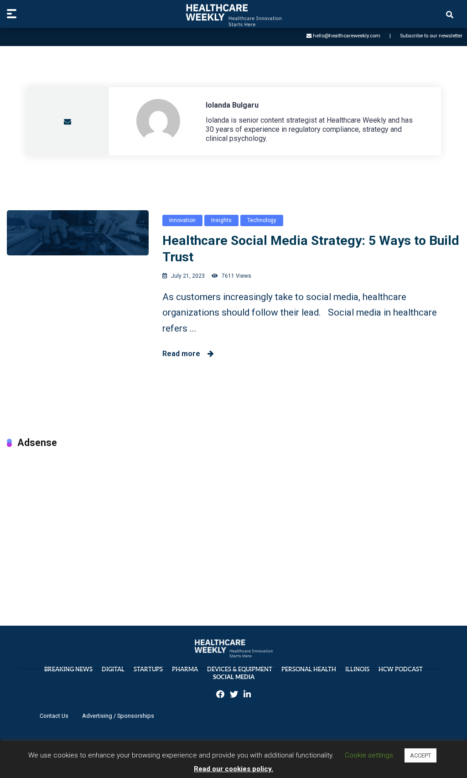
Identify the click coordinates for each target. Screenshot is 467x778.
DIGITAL (113, 669)
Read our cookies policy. (233, 769)
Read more (185, 353)
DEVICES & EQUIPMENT (239, 669)
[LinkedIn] (247, 695)
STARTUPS (148, 669)
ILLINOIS (357, 669)
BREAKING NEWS (68, 669)
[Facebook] (220, 695)
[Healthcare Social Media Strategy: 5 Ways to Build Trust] (78, 232)
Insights (221, 220)
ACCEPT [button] (420, 755)
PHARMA (185, 669)
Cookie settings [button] (369, 755)
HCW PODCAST (401, 669)
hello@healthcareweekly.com (346, 36)
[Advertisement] (233, 527)
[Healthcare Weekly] (233, 15)
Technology (261, 220)
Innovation (182, 220)
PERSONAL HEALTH (308, 669)
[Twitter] (234, 695)
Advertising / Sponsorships (118, 715)
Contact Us (54, 715)
